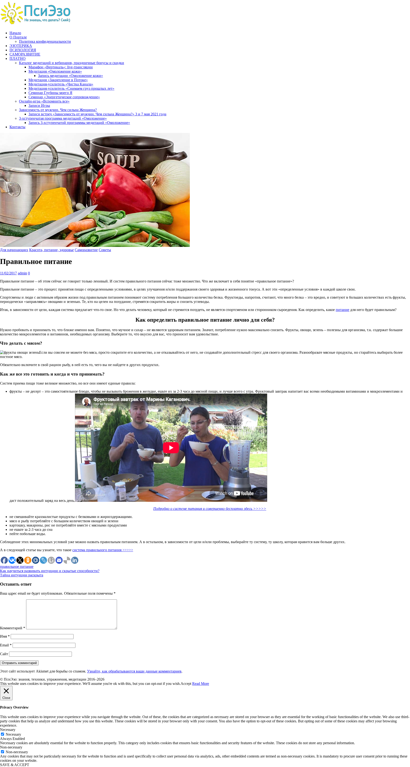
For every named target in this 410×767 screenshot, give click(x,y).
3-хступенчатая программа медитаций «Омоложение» (63, 118)
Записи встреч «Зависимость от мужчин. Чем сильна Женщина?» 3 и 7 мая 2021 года (97, 114)
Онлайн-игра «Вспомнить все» (44, 101)
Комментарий (12, 628)
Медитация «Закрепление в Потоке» (58, 80)
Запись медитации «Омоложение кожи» (70, 76)
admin (22, 273)
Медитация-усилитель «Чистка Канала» (60, 84)
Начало (15, 33)
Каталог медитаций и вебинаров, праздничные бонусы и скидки (71, 63)
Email (6, 645)
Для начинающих (14, 250)
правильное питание (16, 567)
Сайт (4, 654)
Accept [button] (186, 684)
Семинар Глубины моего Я (50, 93)
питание (342, 310)
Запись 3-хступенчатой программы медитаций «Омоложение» (79, 123)
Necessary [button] (7, 730)
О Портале (18, 37)
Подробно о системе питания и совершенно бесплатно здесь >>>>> (209, 509)
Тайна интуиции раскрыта (21, 575)
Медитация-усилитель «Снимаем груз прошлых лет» (71, 88)
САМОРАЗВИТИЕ (24, 54)
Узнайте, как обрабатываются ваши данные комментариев (134, 671)
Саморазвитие (86, 250)
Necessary (13, 734)
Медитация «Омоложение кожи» (55, 71)
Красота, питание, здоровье (51, 250)
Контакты (17, 127)
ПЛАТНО (17, 58)
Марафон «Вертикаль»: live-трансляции (60, 67)
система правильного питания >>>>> (102, 550)
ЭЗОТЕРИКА (20, 46)
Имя (5, 636)
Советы (105, 250)
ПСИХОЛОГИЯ (22, 50)
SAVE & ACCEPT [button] (14, 765)
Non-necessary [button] (11, 747)
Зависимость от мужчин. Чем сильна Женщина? (58, 110)
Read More (200, 684)
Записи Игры (39, 106)
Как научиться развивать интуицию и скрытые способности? (49, 571)
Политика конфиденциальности (45, 41)
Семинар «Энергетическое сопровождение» (64, 97)
